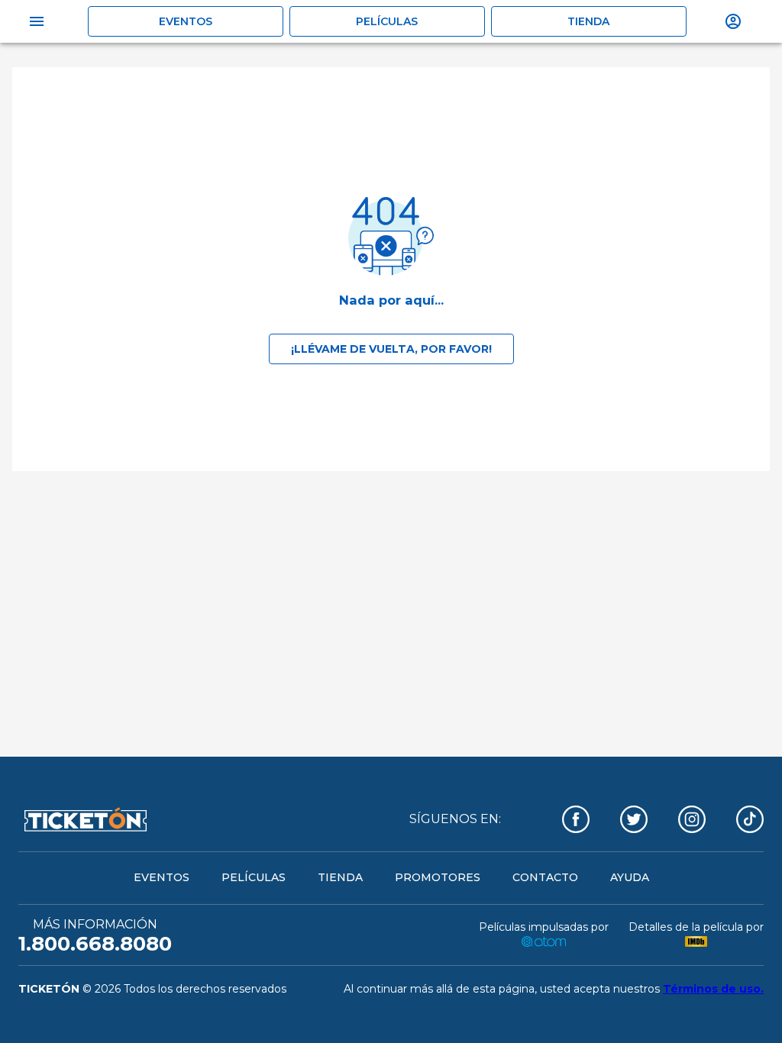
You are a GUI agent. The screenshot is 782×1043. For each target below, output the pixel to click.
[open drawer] (36, 21)
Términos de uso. (713, 989)
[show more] (733, 21)
